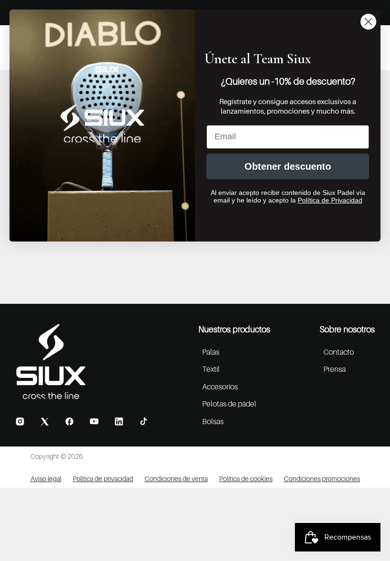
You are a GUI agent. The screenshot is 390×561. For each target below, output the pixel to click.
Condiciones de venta (176, 478)
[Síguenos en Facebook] (69, 421)
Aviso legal (45, 478)
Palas (210, 352)
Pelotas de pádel (229, 403)
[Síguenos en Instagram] (20, 421)
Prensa (334, 369)
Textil (211, 369)
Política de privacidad (103, 478)
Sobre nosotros (347, 329)
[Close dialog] (368, 21)
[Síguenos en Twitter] (44, 421)
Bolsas (213, 421)
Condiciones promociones (322, 478)
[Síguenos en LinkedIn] (119, 421)
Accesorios (220, 386)
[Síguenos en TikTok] (143, 421)
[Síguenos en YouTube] (94, 421)
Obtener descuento (287, 166)
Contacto (338, 352)
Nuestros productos (234, 329)
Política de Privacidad (330, 200)
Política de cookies (246, 478)
